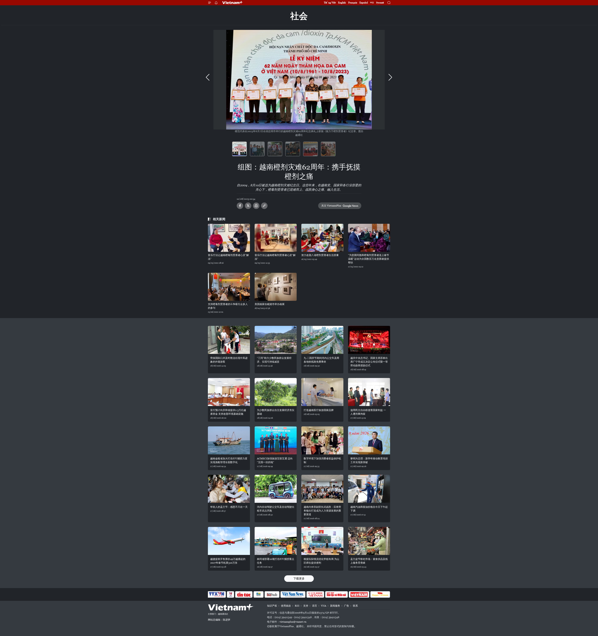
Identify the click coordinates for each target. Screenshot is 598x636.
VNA (323, 605)
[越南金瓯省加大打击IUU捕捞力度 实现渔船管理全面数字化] (229, 440)
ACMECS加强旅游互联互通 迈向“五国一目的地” (275, 460)
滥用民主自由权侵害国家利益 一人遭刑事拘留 (368, 412)
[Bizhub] (271, 594)
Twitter (248, 205)
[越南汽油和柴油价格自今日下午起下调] (369, 489)
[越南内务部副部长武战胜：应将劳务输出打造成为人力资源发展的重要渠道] (322, 489)
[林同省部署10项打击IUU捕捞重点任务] (276, 541)
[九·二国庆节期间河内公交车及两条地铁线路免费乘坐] (322, 340)
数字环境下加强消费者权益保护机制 (322, 460)
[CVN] (315, 594)
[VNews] (230, 594)
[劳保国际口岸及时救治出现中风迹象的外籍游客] (229, 340)
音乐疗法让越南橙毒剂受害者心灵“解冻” (228, 257)
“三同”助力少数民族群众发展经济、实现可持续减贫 (274, 360)
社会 (299, 16)
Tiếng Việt (330, 2)
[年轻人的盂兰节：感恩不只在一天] (229, 489)
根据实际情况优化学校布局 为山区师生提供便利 (321, 561)
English (342, 2)
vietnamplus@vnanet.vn (293, 621)
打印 (256, 205)
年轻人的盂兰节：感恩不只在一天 (229, 506)
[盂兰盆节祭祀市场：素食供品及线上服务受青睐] (369, 541)
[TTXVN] (216, 594)
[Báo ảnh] (359, 594)
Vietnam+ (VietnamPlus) (232, 2)
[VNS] (292, 594)
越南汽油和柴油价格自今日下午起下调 (369, 508)
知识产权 (272, 605)
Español (363, 2)
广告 (346, 605)
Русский (380, 3)
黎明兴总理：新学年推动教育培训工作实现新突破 (369, 460)
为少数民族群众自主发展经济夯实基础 (275, 412)
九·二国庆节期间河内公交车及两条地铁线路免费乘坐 (321, 360)
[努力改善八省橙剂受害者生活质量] (322, 238)
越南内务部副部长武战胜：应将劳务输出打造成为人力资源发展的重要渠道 (322, 510)
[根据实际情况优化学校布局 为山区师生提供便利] (322, 541)
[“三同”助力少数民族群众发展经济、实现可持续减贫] (276, 340)
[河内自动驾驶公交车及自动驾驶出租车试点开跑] (276, 489)
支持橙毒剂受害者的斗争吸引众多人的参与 (228, 306)
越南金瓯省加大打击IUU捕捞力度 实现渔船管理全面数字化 (228, 460)
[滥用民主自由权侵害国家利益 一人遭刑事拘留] (369, 392)
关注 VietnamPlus (331, 205)
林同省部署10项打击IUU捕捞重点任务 (275, 561)
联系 (355, 605)
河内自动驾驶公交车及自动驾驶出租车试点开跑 (275, 508)
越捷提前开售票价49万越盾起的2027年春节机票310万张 (227, 561)
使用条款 (286, 605)
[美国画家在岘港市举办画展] (276, 287)
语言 (314, 605)
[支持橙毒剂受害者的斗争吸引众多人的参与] (229, 287)
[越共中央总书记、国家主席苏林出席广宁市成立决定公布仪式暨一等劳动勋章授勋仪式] (369, 340)
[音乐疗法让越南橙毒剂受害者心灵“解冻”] (229, 238)
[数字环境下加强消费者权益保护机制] (322, 440)
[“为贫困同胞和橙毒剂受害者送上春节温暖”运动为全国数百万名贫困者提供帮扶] (369, 238)
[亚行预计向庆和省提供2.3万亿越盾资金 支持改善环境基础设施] (229, 392)
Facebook (240, 205)
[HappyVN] (380, 594)
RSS (297, 605)
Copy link (264, 205)
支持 (305, 605)
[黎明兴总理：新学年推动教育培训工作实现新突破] (369, 440)
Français (352, 2)
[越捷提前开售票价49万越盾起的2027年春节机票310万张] (229, 541)
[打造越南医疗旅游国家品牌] (322, 392)
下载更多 (299, 578)
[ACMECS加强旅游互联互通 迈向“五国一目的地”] (276, 440)
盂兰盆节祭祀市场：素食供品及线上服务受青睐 (369, 561)
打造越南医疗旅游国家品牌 (319, 410)
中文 (372, 3)
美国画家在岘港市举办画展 (270, 304)
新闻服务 (335, 605)
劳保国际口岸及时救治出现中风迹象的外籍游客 (229, 360)
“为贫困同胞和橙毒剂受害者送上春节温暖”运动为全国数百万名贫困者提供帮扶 (368, 259)
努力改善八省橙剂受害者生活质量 (320, 255)
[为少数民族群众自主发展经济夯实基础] (276, 392)
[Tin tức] (244, 594)
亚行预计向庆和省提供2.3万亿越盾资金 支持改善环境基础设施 (228, 412)
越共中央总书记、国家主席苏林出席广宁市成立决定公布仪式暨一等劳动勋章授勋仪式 (369, 362)
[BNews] (259, 594)
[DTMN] (336, 594)
